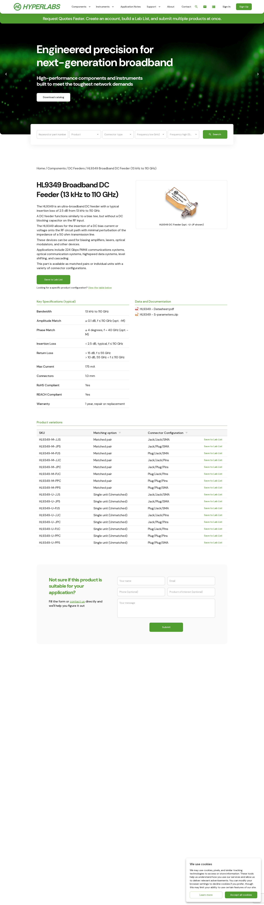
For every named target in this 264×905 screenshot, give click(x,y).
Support (151, 6)
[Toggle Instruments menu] (113, 6)
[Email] (205, 7)
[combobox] (83, 134)
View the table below (100, 287)
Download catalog (53, 97)
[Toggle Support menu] (159, 6)
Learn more (206, 894)
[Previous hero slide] (6, 74)
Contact (186, 6)
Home (41, 168)
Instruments (103, 6)
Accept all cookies (241, 894)
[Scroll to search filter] (196, 7)
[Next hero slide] (258, 74)
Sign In (227, 6)
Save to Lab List (53, 279)
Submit (166, 627)
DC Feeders (76, 168)
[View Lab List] (213, 7)
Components (79, 6)
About (170, 6)
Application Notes (131, 6)
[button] (118, 433)
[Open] (98, 134)
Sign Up (243, 6)
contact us (77, 601)
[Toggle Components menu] (89, 6)
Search (217, 134)
